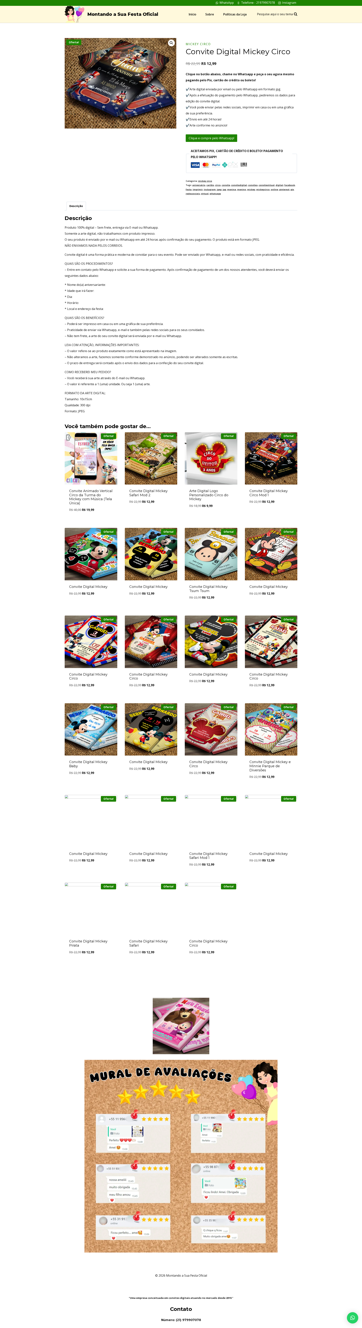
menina (231, 189)
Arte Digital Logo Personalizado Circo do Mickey (208, 495)
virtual (205, 193)
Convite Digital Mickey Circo (88, 676)
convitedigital (239, 185)
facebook (289, 185)
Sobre (209, 14)
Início (192, 14)
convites (253, 185)
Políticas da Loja (235, 14)
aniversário (198, 185)
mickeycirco (263, 189)
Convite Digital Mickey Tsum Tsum (208, 589)
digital (279, 185)
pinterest (284, 189)
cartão (210, 185)
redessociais (193, 193)
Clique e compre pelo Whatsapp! (211, 138)
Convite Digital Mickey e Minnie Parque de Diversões (270, 766)
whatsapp (215, 193)
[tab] (76, 206)
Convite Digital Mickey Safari (148, 943)
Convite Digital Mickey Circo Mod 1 (268, 493)
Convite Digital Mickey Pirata (88, 943)
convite (226, 185)
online (274, 189)
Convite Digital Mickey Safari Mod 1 (208, 856)
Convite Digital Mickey (88, 587)
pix (292, 189)
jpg (224, 189)
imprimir (198, 189)
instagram (210, 189)
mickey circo (198, 44)
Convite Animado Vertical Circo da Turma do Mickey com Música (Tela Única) (91, 497)
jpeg (219, 189)
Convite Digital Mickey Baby (88, 764)
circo (218, 185)
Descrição (76, 206)
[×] (352, 1317)
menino (241, 189)
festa (189, 189)
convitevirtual (267, 185)
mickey (251, 189)
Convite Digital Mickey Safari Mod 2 (148, 493)
